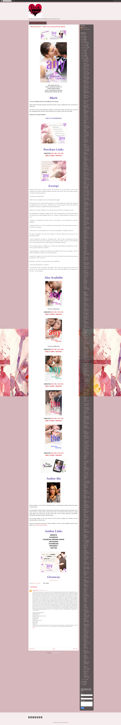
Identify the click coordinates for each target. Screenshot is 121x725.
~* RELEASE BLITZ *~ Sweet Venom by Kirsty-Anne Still (86, 97)
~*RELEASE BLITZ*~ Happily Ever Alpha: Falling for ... (86, 620)
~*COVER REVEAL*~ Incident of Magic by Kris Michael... (86, 242)
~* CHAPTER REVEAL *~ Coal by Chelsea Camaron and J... (86, 400)
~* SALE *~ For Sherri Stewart (86, 577)
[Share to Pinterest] (48, 583)
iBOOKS (59, 155)
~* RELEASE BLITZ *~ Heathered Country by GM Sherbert (86, 159)
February (85, 58)
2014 (83, 684)
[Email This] (43, 583)
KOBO (52, 155)
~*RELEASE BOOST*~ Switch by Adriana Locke (86, 232)
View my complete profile (85, 29)
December (85, 42)
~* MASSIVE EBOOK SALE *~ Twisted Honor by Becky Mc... (86, 437)
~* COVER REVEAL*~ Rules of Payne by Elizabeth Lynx (86, 342)
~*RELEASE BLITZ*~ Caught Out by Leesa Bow (86, 516)
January (84, 679)
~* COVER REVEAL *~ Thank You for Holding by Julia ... (86, 288)
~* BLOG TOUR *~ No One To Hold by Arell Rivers (86, 136)
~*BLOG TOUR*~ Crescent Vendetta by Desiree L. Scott (86, 477)
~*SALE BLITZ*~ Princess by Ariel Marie (86, 313)
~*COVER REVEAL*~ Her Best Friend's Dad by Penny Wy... (86, 525)
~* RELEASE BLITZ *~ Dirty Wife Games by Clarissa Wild (86, 73)
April (84, 55)
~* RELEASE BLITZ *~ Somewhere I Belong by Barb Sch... (86, 91)
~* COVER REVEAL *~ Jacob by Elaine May (86, 327)
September (85, 47)
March (84, 56)
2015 (83, 682)
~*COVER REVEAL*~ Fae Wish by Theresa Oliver (86, 183)
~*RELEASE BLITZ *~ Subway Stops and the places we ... (86, 531)
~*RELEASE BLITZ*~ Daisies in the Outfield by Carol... (86, 337)
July (84, 50)
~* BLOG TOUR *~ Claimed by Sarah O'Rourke (86, 408)
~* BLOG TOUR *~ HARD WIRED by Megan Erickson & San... (86, 457)
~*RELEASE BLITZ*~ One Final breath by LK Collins (86, 82)
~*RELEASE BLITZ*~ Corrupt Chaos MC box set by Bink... (86, 253)
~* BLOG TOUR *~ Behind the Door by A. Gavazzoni (86, 352)
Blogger (66, 722)
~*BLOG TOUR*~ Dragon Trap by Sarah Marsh (86, 263)
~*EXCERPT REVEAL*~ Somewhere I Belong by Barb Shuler (86, 552)
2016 (83, 681)
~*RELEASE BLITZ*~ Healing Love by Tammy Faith (86, 146)
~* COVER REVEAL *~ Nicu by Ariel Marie (85, 154)
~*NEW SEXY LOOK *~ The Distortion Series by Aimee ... (86, 573)
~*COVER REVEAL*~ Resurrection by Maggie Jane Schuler (86, 299)
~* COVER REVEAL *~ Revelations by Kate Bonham (86, 432)
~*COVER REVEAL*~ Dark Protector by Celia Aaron (86, 422)
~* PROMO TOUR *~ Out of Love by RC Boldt (86, 361)
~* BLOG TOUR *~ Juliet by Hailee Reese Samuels (86, 442)
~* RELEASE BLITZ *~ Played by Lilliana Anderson (85, 590)
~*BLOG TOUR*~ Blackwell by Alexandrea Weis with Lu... (86, 188)
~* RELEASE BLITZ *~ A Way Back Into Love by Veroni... (86, 412)
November (85, 44)
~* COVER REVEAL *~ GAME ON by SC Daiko (86, 586)
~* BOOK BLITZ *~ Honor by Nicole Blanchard (86, 277)
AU (62, 153)
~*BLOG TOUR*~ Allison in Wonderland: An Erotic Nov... (86, 310)
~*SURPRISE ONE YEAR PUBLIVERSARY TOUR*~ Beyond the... (86, 204)
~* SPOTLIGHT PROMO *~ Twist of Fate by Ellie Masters (86, 506)
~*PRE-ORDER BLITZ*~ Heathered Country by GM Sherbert (86, 370)
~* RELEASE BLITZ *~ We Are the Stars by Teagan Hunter (86, 557)
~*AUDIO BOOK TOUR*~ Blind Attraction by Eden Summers (86, 418)
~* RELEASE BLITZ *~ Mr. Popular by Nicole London (86, 117)
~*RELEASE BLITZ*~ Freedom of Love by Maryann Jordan (86, 640)
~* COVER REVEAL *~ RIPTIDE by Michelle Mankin (85, 536)
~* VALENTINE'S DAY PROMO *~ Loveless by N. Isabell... (86, 542)
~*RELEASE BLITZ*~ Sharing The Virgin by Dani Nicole (86, 236)
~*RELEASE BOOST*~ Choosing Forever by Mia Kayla (86, 492)
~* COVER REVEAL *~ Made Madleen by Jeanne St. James (86, 468)
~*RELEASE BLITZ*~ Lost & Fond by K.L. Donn (86, 357)
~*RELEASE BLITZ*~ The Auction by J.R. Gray (86, 169)
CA (59, 153)
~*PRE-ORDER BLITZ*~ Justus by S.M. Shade (86, 390)
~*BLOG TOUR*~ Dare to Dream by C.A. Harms (86, 191)
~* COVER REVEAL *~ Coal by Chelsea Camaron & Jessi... (85, 600)
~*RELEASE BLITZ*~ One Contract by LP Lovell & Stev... (86, 178)
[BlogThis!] (44, 583)
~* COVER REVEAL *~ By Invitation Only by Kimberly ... (86, 616)
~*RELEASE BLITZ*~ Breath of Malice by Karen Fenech (86, 218)
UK (55, 153)
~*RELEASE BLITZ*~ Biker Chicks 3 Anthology (86, 672)
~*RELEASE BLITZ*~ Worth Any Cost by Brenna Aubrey (86, 65)
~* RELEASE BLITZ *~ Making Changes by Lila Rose (86, 121)
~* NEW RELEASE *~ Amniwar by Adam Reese (86, 348)
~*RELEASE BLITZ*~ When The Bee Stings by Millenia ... (86, 127)
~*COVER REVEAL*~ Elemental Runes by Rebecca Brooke (85, 282)
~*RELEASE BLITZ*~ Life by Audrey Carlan (86, 68)
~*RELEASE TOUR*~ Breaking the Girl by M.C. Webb (85, 486)
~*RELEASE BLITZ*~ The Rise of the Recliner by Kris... (85, 259)
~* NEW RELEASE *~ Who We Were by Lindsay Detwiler (86, 111)
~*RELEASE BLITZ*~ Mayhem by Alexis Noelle (86, 131)
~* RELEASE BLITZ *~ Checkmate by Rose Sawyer (86, 451)
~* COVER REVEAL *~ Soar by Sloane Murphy (86, 502)
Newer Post (31, 648)
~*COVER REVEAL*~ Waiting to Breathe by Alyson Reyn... (86, 293)
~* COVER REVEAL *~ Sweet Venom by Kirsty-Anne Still (86, 563)
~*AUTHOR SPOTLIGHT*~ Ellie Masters (86, 208)
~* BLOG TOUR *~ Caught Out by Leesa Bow (86, 149)
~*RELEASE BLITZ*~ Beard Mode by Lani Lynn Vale (86, 267)
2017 (83, 41)
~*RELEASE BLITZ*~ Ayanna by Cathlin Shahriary (85, 248)
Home (54, 648)
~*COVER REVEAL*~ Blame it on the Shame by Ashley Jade (86, 630)
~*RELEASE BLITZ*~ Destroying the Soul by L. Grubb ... (86, 385)
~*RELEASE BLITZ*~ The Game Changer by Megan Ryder (86, 223)
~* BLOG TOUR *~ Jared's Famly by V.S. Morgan (86, 365)
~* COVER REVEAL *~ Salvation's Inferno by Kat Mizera (86, 304)
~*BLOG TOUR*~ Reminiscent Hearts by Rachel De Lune (86, 107)
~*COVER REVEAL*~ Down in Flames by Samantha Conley (86, 380)
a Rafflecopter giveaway (53, 580)
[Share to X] (46, 583)
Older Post (75, 648)
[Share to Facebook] (47, 583)
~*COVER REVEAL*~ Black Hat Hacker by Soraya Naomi (86, 164)
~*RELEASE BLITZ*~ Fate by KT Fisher (86, 60)
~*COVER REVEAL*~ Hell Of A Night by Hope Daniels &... (86, 662)
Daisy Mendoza (35, 590)
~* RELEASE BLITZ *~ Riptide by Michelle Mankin (85, 331)
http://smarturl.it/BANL (41, 525)
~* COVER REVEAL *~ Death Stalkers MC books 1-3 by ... (86, 427)
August (84, 48)
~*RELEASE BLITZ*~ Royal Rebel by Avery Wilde (86, 375)
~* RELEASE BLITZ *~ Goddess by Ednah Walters (86, 636)
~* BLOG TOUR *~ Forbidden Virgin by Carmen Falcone (86, 463)
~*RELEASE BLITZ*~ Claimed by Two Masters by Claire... (86, 511)
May (84, 53)
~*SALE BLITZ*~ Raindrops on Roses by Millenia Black (86, 318)
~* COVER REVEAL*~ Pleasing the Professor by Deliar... (85, 657)
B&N (47, 155)
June (84, 52)
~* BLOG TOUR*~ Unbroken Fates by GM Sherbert (86, 482)
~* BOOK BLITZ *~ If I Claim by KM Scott (86, 404)
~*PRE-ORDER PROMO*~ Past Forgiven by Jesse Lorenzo (86, 626)
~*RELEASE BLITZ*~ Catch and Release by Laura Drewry (86, 77)
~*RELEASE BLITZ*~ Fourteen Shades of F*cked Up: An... (85, 647)
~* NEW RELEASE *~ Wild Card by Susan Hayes (86, 322)
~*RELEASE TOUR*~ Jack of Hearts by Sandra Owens (86, 611)
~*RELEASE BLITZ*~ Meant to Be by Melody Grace (86, 174)
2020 (83, 36)
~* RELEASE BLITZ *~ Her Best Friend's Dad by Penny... (86, 87)
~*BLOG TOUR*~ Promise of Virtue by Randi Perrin (86, 199)
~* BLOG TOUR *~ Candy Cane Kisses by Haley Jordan (86, 447)
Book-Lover (84, 27)
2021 (83, 34)
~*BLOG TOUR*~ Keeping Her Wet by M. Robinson (86, 521)
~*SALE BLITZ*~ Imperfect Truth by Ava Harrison (86, 227)
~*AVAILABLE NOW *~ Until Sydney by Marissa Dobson (86, 546)
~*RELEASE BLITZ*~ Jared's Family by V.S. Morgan (86, 668)
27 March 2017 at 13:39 (42, 590)
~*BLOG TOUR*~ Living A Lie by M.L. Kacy (86, 195)
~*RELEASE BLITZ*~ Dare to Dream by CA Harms (86, 652)
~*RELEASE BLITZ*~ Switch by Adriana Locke (86, 394)
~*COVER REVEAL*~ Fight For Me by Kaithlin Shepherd (86, 213)
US (52, 153)
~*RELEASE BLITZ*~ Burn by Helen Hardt (86, 676)
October (84, 45)
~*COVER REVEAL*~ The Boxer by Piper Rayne (86, 497)
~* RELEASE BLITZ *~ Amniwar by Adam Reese (85, 272)
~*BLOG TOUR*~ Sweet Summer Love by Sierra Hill (86, 568)
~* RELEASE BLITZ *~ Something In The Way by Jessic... (86, 140)
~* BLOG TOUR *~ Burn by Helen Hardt (86, 473)
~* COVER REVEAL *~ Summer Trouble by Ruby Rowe (85, 606)
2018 (83, 39)
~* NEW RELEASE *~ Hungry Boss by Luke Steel (86, 581)
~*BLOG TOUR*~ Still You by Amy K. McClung (86, 102)
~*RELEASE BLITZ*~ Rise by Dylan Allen (86, 595)
